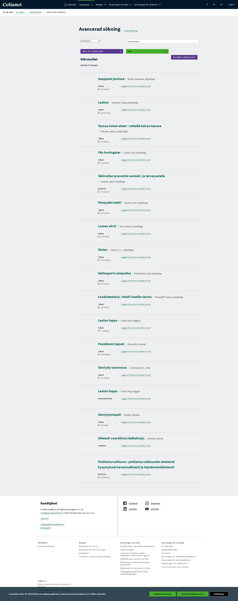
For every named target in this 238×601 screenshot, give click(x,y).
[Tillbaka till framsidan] (12, 5)
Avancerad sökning (46, 546)
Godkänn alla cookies (163, 594)
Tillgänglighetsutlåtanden (52, 524)
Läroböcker (84, 553)
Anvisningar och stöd (118, 4)
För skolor (166, 553)
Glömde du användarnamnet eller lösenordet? (135, 563)
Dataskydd (45, 527)
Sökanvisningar (127, 549)
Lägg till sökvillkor (93, 51)
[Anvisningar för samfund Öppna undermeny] (160, 4)
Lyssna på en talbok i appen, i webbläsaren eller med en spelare (135, 554)
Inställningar (219, 594)
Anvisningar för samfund (145, 4)
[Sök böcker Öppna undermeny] (92, 4)
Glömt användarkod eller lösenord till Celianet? (54, 585)
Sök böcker (84, 4)
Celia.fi (43, 518)
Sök (130, 51)
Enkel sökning (131, 30)
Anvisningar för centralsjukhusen (176, 560)
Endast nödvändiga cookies (192, 594)
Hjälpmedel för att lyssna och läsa (135, 568)
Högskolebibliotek (169, 549)
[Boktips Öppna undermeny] (105, 4)
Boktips (99, 4)
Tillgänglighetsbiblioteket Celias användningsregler (134, 572)
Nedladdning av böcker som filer (134, 559)
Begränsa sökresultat (185, 57)
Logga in (231, 4)
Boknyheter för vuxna (88, 546)
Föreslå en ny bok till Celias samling (94, 556)
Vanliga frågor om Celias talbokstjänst (137, 546)
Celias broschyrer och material (175, 567)
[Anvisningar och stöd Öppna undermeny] (131, 4)
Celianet (20, 12)
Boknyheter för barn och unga (92, 549)
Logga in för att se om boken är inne (136, 86)
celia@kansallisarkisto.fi (51, 513)
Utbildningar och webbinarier (174, 563)
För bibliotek (167, 546)
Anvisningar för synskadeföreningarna (178, 556)
